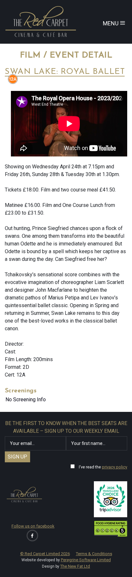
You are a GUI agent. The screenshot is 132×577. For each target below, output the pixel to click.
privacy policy (114, 467)
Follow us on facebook (33, 526)
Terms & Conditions (94, 553)
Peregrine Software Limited (86, 559)
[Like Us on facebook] (32, 535)
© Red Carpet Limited (45, 553)
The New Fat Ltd (75, 566)
